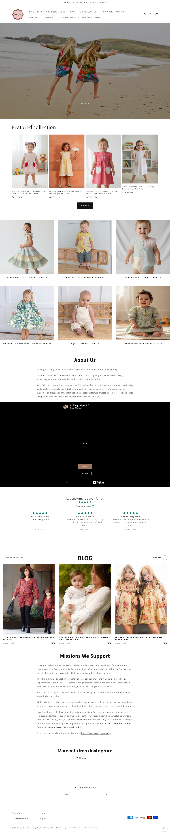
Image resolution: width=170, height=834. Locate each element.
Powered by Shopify (35, 828)
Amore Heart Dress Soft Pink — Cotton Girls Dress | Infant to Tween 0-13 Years (28, 192)
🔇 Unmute (85, 473)
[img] (85, 502)
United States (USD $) (23, 818)
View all (85, 205)
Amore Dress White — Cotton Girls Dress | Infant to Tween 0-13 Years (138, 188)
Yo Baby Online (22, 828)
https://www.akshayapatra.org (95, 733)
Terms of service (74, 828)
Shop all (85, 103)
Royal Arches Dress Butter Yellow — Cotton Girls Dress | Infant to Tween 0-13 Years (65, 192)
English (43, 818)
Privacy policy (61, 828)
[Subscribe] (106, 795)
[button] (63, 12)
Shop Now (85, 467)
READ (53, 643)
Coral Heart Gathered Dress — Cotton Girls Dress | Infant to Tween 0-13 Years (102, 192)
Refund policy (49, 828)
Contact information (90, 828)
